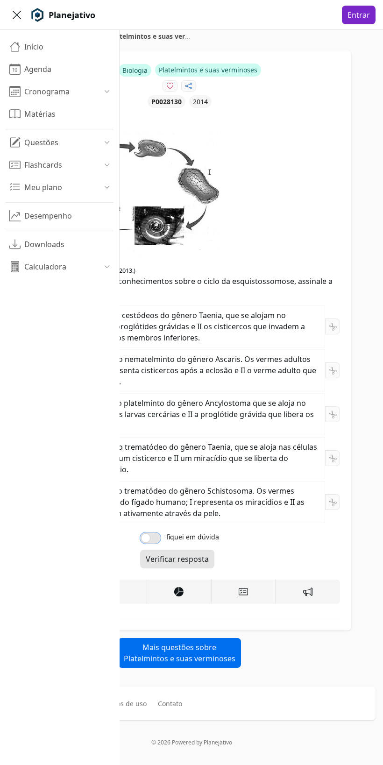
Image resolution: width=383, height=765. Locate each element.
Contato (170, 703)
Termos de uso (124, 703)
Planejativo (218, 742)
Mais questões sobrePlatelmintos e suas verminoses (179, 653)
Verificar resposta (177, 559)
